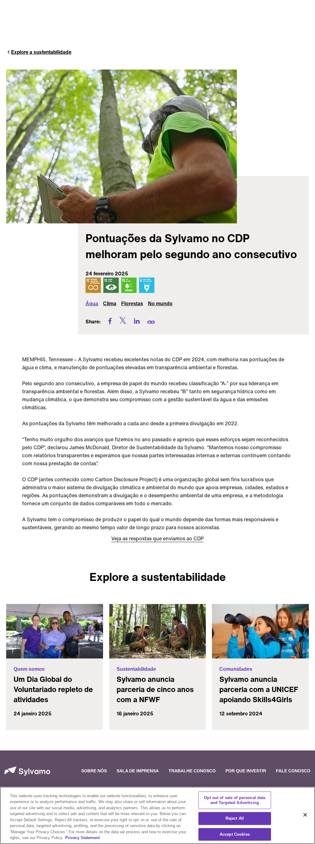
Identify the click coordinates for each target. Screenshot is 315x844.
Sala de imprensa (138, 770)
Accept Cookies (235, 834)
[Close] (305, 815)
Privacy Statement (82, 837)
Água (92, 303)
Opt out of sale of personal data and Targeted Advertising (234, 800)
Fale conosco (293, 770)
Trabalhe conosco (192, 770)
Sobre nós (94, 770)
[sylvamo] (27, 771)
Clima (109, 303)
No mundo (160, 303)
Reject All (234, 818)
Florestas (132, 303)
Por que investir (245, 770)
